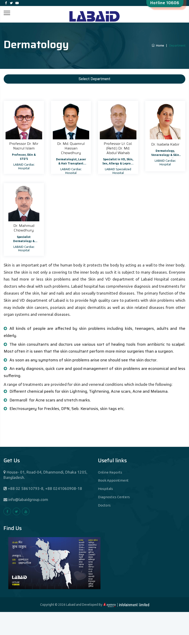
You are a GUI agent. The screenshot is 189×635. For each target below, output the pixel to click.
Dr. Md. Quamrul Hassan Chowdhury (71, 148)
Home (160, 45)
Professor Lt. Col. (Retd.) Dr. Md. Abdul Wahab (118, 148)
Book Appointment (113, 480)
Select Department (94, 79)
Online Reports (110, 472)
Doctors (104, 505)
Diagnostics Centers (114, 497)
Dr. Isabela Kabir (165, 144)
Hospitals (105, 489)
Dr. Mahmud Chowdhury (23, 228)
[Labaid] (94, 11)
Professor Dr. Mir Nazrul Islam (23, 146)
